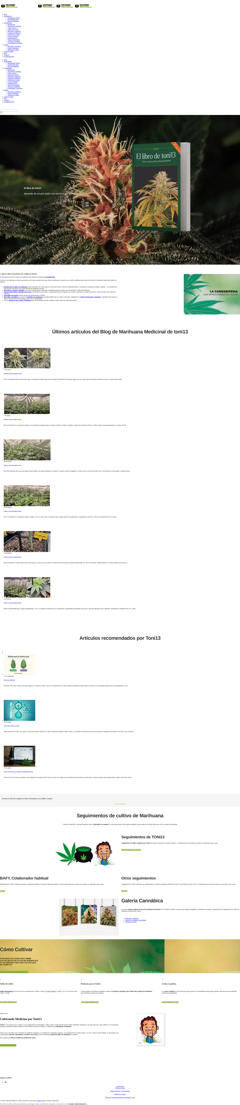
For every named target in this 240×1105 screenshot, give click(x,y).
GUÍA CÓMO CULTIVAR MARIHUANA (14, 972)
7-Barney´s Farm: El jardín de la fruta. (13, 511)
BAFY (2, 891)
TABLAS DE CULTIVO (8, 1002)
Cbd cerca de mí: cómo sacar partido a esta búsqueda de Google (18, 771)
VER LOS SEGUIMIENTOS (130, 850)
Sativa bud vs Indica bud (9, 680)
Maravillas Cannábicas (132, 918)
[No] (87, 1104)
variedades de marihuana (34, 297)
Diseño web (40, 1100)
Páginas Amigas (120, 1088)
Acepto (72, 1104)
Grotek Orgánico (51, 991)
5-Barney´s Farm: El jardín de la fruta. (13, 602)
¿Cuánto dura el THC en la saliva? (12, 725)
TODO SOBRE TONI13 (8, 1045)
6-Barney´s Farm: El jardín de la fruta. (13, 557)
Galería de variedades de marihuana (135, 920)
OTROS (124, 891)
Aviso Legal (120, 1086)
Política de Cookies (120, 1094)
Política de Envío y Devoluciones (120, 1091)
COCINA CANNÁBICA (170, 1002)
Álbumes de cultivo (131, 922)
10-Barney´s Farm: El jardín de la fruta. (13, 373)
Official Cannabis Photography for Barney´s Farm (120, 1097)
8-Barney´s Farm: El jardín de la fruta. (13, 465)
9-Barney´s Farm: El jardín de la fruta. (13, 419)
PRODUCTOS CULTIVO (89, 1002)
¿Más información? (80, 1104)
